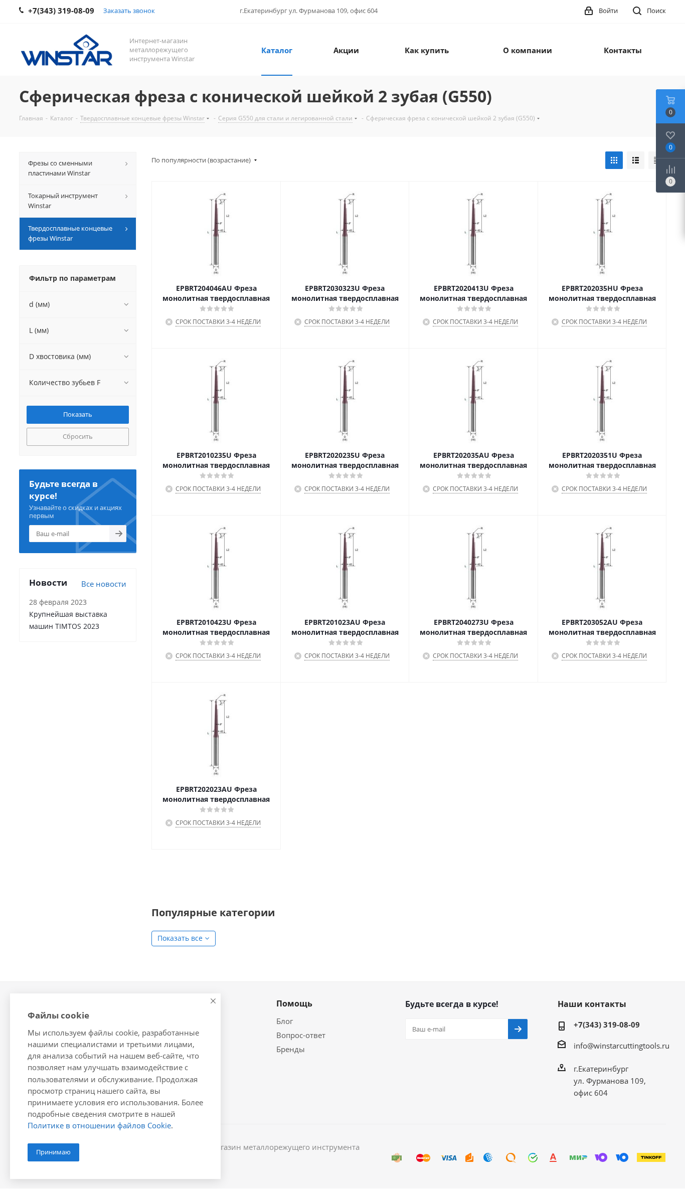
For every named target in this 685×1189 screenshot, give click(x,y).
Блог (284, 1021)
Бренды (290, 1049)
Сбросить (78, 436)
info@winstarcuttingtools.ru (621, 1046)
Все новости (103, 584)
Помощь (294, 1003)
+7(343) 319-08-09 (607, 1025)
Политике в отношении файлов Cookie (99, 1125)
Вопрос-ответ (300, 1035)
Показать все (180, 938)
